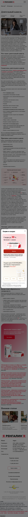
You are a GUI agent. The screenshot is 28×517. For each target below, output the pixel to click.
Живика (6, 278)
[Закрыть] (25, 231)
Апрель (13, 278)
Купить (14, 251)
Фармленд (21, 278)
